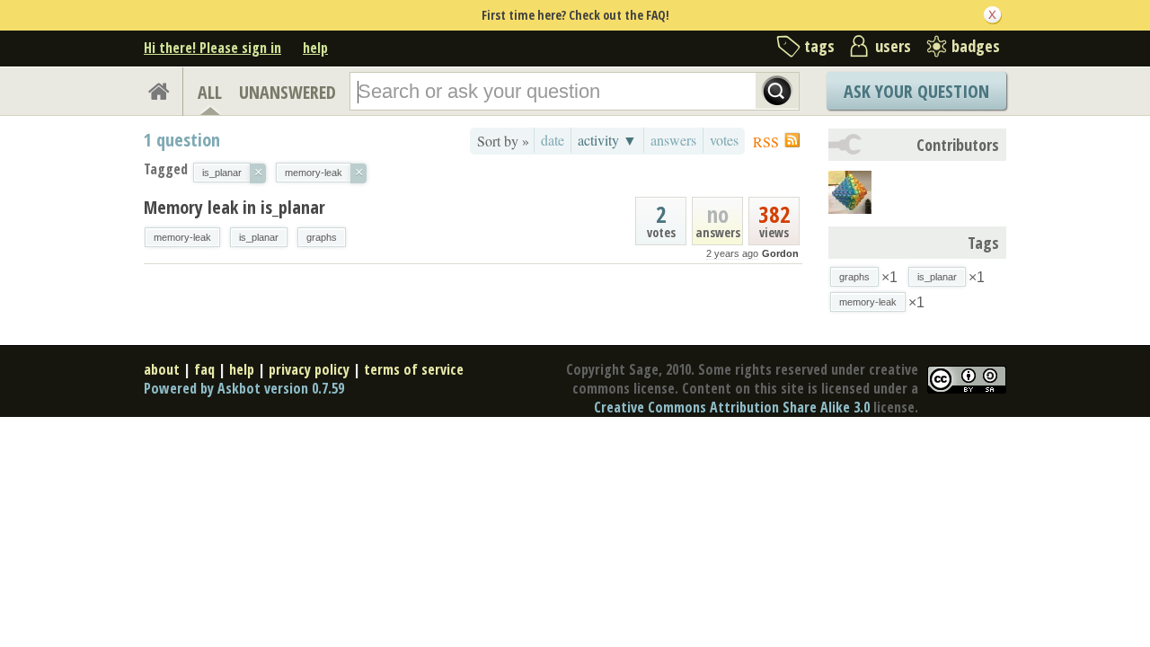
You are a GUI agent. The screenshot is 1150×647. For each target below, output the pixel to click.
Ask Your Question (916, 91)
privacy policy (309, 369)
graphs (321, 237)
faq (204, 369)
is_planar (259, 237)
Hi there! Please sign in (212, 48)
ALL (210, 92)
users (893, 46)
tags (819, 46)
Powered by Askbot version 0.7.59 (244, 388)
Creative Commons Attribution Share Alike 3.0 (732, 407)
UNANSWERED (287, 92)
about (162, 369)
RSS (766, 141)
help (315, 48)
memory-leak (182, 237)
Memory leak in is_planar (234, 207)
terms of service (414, 369)
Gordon (780, 253)
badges (975, 46)
